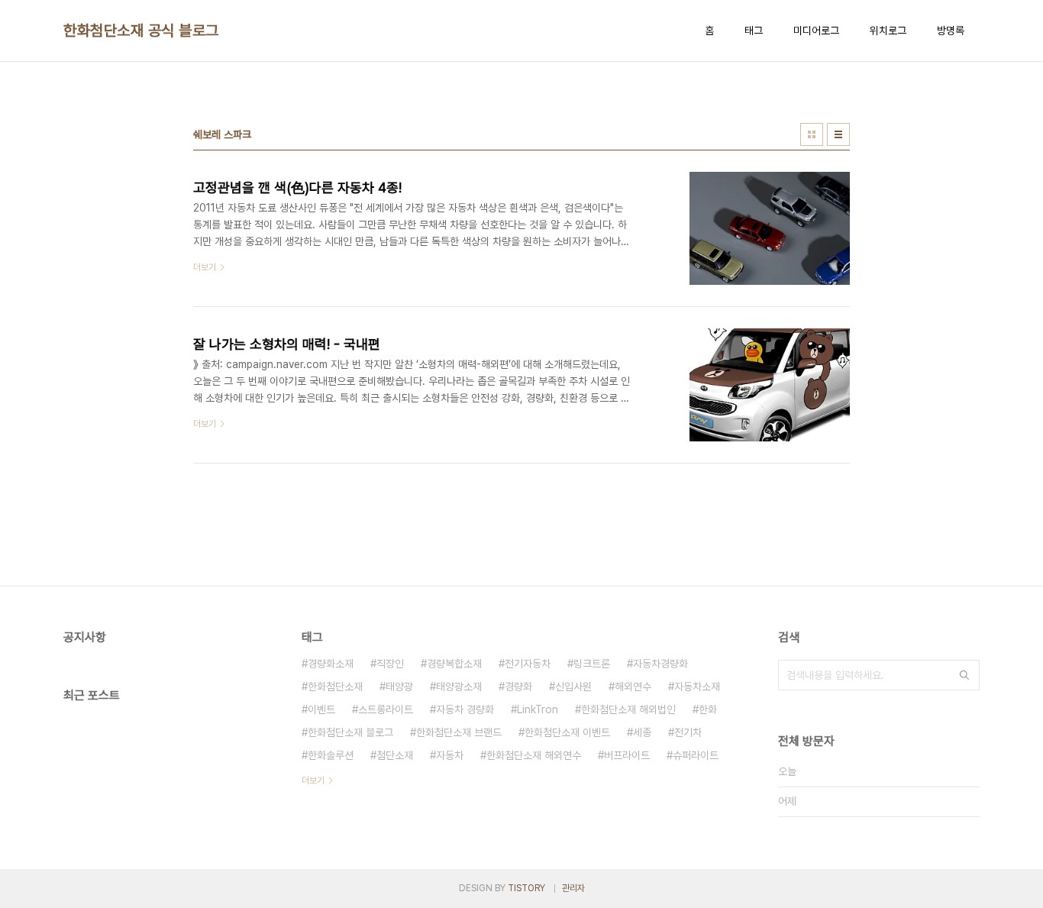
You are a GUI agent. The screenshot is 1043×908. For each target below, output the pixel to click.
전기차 (688, 732)
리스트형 (838, 134)
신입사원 (573, 686)
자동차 (449, 755)
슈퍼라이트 (695, 755)
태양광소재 (459, 686)
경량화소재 (331, 664)
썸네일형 (811, 134)
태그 (753, 30)
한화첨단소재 (335, 686)
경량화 (518, 686)
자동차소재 (697, 686)
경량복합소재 (454, 664)
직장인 (390, 664)
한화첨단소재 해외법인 (628, 709)
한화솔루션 (331, 755)
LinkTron (537, 709)
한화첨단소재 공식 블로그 (141, 30)
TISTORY (526, 888)
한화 (708, 709)
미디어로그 (816, 30)
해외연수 (633, 686)
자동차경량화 (660, 664)
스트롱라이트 (385, 709)
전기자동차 (528, 664)
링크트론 (591, 664)
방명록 (950, 30)
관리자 (573, 888)
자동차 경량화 (465, 709)
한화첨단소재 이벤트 (567, 732)
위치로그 (888, 30)
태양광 (399, 686)
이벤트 (321, 709)
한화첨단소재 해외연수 (533, 755)
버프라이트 (627, 755)
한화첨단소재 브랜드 (459, 732)
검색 (964, 675)
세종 (642, 732)
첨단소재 (394, 755)
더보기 (313, 780)
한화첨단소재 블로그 (350, 732)
